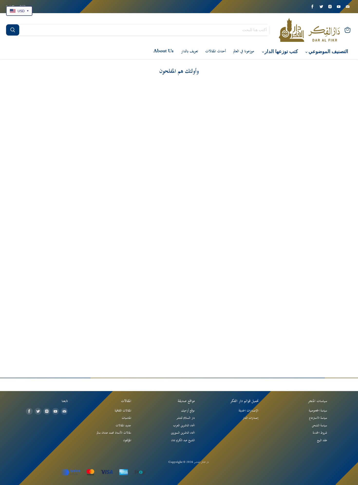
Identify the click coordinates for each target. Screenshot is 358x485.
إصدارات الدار (250, 418)
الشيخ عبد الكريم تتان (183, 440)
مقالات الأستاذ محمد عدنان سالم (114, 433)
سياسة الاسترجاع (318, 418)
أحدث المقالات (215, 51)
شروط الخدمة (320, 433)
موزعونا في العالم (243, 51)
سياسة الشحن (319, 426)
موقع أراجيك (188, 411)
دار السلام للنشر (185, 418)
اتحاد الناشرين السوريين (183, 433)
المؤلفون (127, 440)
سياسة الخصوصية (318, 411)
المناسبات (126, 418)
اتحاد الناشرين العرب (184, 426)
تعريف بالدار (189, 51)
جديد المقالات (123, 426)
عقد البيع (322, 440)
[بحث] (12, 30)
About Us (163, 51)
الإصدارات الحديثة (248, 411)
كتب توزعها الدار (280, 51)
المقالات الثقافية (123, 411)
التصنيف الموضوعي (327, 51)
